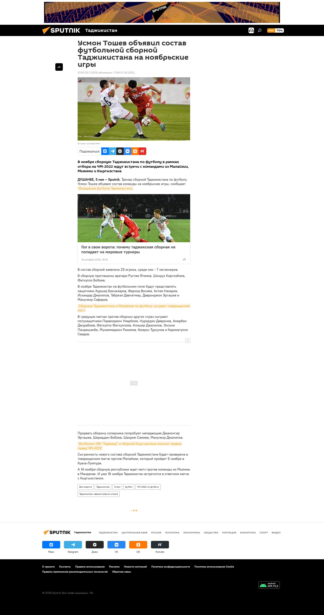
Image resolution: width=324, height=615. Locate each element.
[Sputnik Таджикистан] (62, 35)
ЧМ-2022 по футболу (148, 486)
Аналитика (248, 532)
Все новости (85, 486)
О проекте (48, 566)
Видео (276, 532)
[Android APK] (269, 585)
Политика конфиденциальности (170, 566)
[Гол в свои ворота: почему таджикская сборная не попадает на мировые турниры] (134, 218)
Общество (211, 532)
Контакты (65, 566)
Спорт (117, 486)
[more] (184, 259)
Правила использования (90, 566)
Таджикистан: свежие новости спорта (98, 493)
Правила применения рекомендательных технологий (75, 571)
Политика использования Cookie (214, 566)
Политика (172, 532)
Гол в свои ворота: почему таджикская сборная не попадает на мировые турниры (128, 249)
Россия (156, 532)
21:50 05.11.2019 (87, 72)
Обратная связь (121, 571)
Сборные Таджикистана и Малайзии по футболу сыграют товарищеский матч (134, 308)
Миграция (229, 532)
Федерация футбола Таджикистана (105, 188)
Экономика (191, 532)
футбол (129, 486)
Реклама (114, 566)
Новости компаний (135, 566)
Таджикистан (103, 486)
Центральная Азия (134, 532)
